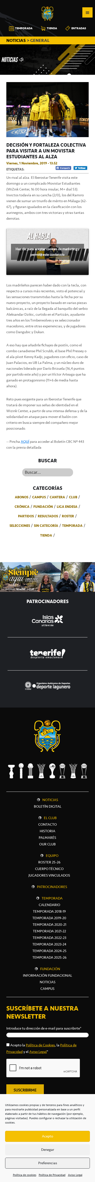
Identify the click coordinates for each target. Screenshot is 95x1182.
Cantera (57, 497)
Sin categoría (46, 525)
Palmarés (47, 838)
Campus (39, 497)
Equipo (52, 856)
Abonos (21, 497)
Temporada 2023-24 (49, 944)
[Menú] (87, 12)
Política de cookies (24, 1175)
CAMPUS (47, 989)
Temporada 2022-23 (49, 938)
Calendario (49, 905)
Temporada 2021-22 (49, 931)
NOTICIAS (16, 40)
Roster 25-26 (49, 862)
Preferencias (47, 1163)
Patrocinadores (52, 887)
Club (73, 497)
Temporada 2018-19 (49, 911)
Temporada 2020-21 (49, 924)
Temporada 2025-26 (49, 957)
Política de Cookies (40, 1045)
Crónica (22, 506)
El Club (50, 818)
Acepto (47, 1136)
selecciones (20, 525)
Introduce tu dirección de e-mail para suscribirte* (43, 1028)
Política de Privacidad (52, 1175)
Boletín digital (47, 806)
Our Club (47, 844)
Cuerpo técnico (49, 869)
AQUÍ (25, 441)
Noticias (50, 800)
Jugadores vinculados (49, 875)
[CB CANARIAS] (47, 3)
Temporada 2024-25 (49, 951)
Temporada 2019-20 (49, 918)
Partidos (26, 516)
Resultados (48, 516)
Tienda (46, 535)
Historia (47, 831)
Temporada (72, 525)
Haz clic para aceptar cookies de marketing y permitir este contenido (47, 251)
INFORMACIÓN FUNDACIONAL (47, 975)
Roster (68, 516)
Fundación (43, 506)
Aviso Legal (75, 1175)
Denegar (47, 1150)
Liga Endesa (67, 506)
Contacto (47, 824)
